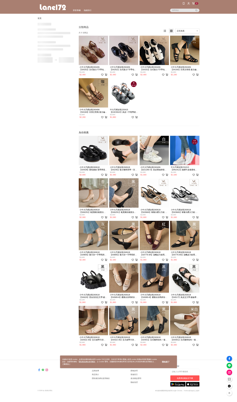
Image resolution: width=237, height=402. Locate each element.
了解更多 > (66, 364)
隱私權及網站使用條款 (101, 378)
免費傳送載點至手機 (185, 378)
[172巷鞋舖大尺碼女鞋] (53, 7)
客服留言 (134, 374)
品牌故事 (95, 371)
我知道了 (166, 362)
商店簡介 (95, 374)
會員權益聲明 (136, 378)
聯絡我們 (134, 382)
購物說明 (134, 371)
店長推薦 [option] (180, 31)
